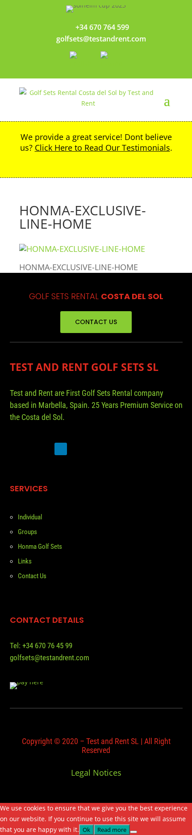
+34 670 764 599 (102, 27)
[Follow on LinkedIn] (60, 449)
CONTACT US (96, 321)
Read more (111, 830)
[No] (133, 832)
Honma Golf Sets (40, 547)
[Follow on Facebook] (19, 449)
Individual (30, 517)
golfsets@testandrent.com (101, 39)
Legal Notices (96, 772)
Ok (86, 830)
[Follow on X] (41, 449)
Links (25, 561)
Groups (27, 532)
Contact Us (32, 576)
